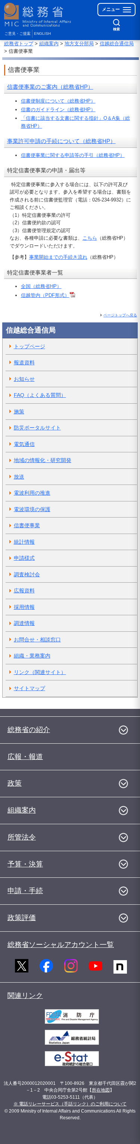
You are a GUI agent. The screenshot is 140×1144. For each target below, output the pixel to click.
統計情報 (24, 542)
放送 (19, 477)
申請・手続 (25, 891)
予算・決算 (25, 864)
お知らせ (24, 379)
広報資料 (24, 591)
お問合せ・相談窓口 (37, 640)
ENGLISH (42, 33)
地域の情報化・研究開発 (42, 460)
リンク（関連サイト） (40, 672)
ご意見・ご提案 (17, 33)
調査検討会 (27, 574)
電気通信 (24, 444)
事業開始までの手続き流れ (58, 257)
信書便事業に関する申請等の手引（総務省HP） (73, 155)
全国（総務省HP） (41, 286)
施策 (19, 412)
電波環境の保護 (32, 509)
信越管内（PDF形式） (45, 295)
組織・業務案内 (32, 656)
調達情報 (24, 623)
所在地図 (101, 1090)
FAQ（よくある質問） (40, 395)
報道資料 (24, 362)
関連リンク (25, 995)
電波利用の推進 (32, 493)
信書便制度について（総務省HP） (58, 101)
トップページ (29, 346)
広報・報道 (25, 757)
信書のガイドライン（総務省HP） (58, 109)
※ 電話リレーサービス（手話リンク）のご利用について (70, 1104)
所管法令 (21, 837)
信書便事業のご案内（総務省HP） (50, 87)
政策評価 (21, 918)
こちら (90, 238)
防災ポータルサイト (37, 428)
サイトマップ (29, 688)
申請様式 (24, 558)
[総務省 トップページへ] (38, 15)
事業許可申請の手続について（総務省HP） (61, 141)
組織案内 (49, 43)
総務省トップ (18, 43)
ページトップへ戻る (120, 315)
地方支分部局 (79, 43)
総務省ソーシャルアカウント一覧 (60, 945)
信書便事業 (27, 525)
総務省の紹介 (28, 730)
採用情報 (24, 607)
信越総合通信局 (117, 43)
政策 (14, 783)
